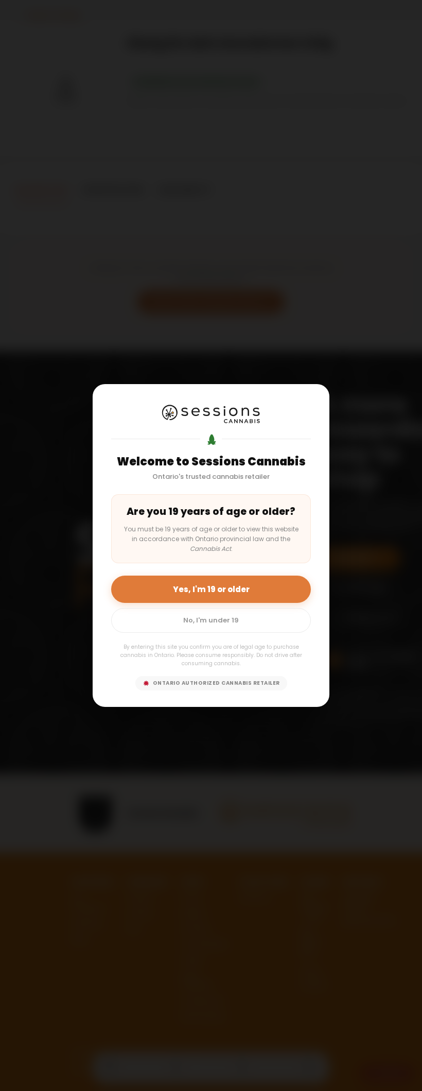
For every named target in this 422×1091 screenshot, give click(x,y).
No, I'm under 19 (211, 620)
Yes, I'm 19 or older (211, 589)
